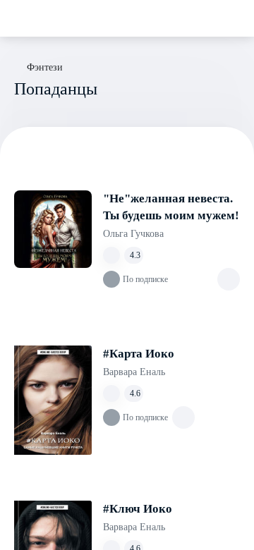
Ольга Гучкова (133, 233)
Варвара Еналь (134, 372)
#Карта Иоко (138, 353)
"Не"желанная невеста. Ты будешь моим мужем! (171, 207)
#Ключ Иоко (137, 508)
